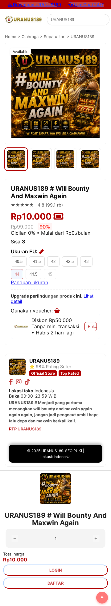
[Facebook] (11, 382)
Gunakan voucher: (32, 310)
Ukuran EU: (25, 251)
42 (53, 261)
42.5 (70, 261)
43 (86, 261)
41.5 (37, 261)
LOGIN (55, 570)
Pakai (92, 326)
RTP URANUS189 (25, 428)
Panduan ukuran (29, 282)
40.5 (19, 261)
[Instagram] (19, 382)
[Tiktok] (27, 382)
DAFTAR (55, 583)
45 (50, 274)
